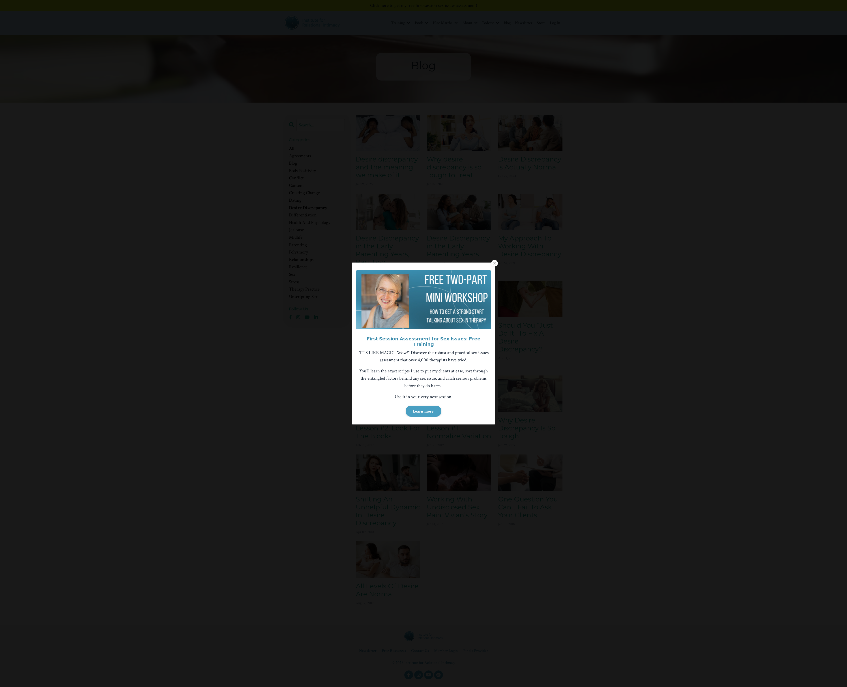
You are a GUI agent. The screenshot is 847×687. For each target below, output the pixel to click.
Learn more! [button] (423, 411)
